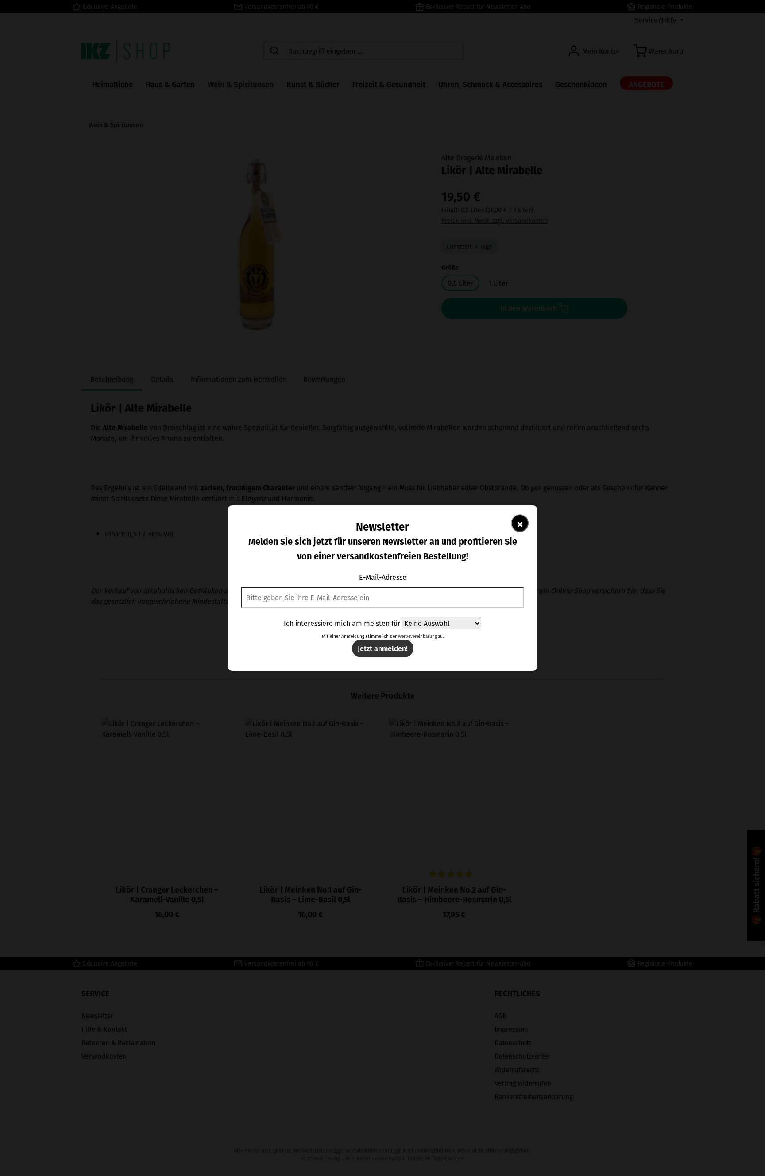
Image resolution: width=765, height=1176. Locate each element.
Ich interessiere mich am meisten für (342, 623)
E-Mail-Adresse (382, 577)
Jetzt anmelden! (383, 648)
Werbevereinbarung (417, 636)
